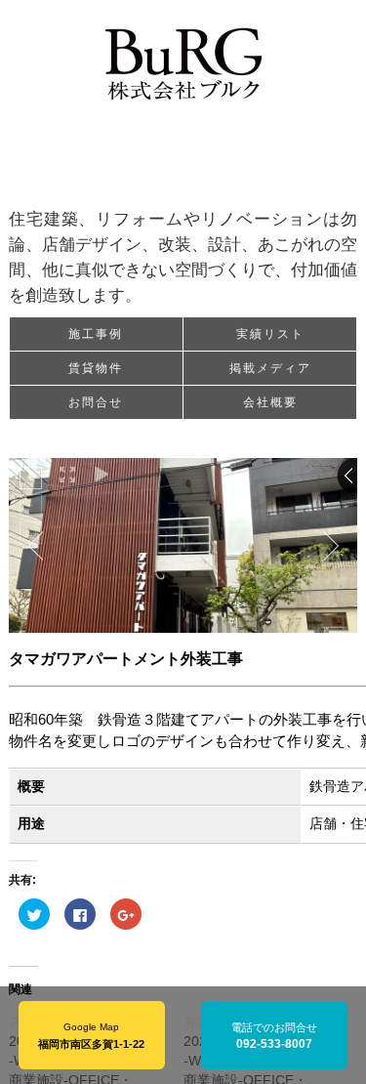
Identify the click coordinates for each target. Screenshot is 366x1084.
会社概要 (270, 402)
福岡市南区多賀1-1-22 (91, 1044)
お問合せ (95, 402)
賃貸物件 (95, 368)
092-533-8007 (274, 1044)
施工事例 (95, 334)
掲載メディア (270, 368)
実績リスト (270, 334)
